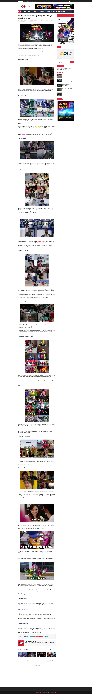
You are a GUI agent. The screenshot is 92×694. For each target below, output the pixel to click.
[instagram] (73, 1)
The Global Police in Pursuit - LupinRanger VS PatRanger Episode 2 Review (41, 659)
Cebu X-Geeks (36, 20)
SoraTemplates (42, 692)
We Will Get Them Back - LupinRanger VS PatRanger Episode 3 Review (31, 659)
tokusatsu (31, 21)
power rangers (23, 21)
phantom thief (51, 20)
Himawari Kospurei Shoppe (59, 11)
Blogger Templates (53, 692)
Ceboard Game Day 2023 (67, 88)
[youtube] (69, 1)
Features (24, 11)
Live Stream (41, 11)
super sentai (27, 21)
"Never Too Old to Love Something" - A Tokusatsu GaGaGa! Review (22, 659)
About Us (30, 11)
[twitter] (71, 1)
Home (19, 11)
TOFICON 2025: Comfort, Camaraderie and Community (34, 1)
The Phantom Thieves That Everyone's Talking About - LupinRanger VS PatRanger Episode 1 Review (51, 660)
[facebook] (67, 1)
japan (39, 20)
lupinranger (42, 20)
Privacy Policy (48, 11)
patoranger (46, 20)
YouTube (36, 11)
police (19, 21)
